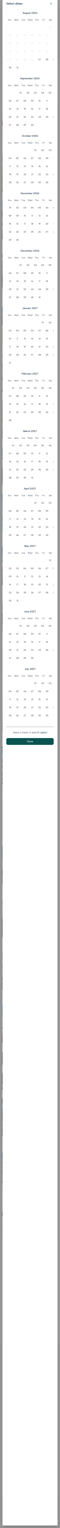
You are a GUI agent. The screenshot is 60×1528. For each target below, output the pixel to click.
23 (10, 59)
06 (39, 35)
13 (39, 43)
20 (39, 51)
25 (25, 59)
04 (24, 35)
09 (10, 43)
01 (50, 27)
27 (39, 59)
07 (47, 35)
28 (47, 59)
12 (32, 43)
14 (47, 43)
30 (10, 67)
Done (30, 741)
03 (17, 35)
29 (25, 125)
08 (24, 101)
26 (32, 59)
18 (25, 51)
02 (10, 35)
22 (25, 117)
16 (10, 51)
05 (32, 35)
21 (47, 51)
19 (32, 51)
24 (17, 59)
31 (17, 67)
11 (24, 43)
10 (17, 43)
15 (25, 109)
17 (17, 51)
